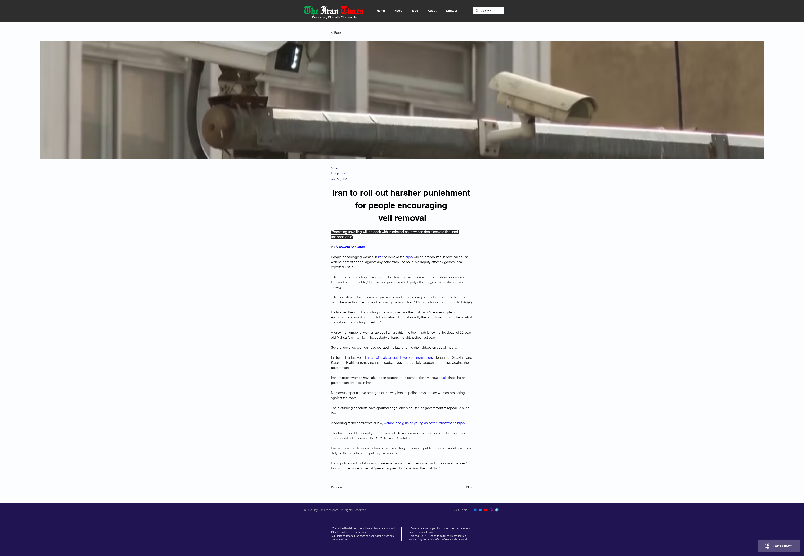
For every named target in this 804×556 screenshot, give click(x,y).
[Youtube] (486, 510)
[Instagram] (491, 510)
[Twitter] (480, 510)
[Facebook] (475, 510)
